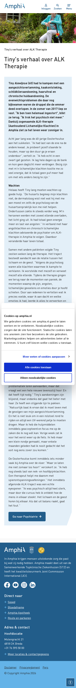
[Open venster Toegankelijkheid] (70, 682)
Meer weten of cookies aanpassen (44, 356)
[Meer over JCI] (41, 550)
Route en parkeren (19, 618)
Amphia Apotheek (19, 612)
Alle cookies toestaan (38, 367)
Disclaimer (10, 667)
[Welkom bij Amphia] (14, 7)
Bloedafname (16, 607)
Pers (45, 667)
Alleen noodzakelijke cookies (38, 377)
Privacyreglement (29, 667)
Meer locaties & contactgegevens (28, 654)
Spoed (11, 602)
